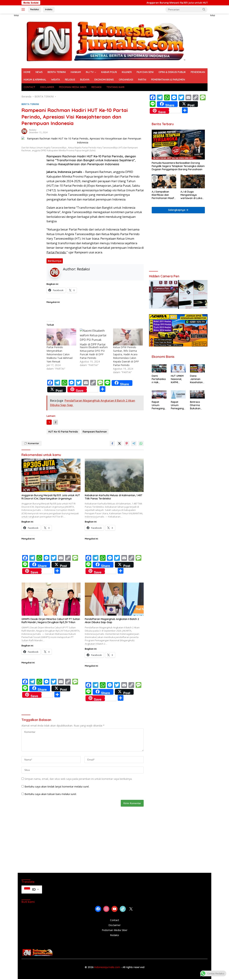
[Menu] (23, 9)
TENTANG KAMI (115, 87)
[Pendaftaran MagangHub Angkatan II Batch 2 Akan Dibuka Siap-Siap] (114, 599)
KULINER (127, 72)
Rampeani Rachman (95, 431)
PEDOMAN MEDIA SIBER (72, 87)
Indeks (48, 9)
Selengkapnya (177, 210)
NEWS (39, 72)
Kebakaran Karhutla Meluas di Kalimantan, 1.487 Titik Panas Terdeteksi (113, 497)
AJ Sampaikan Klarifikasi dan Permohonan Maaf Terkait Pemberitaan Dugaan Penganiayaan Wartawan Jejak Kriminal (164, 195)
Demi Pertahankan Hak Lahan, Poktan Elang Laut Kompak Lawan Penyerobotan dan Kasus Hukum (159, 379)
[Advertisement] (178, 243)
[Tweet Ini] (119, 443)
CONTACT (29, 87)
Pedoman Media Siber (114, 930)
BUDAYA (84, 79)
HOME (27, 72)
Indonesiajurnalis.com (107, 967)
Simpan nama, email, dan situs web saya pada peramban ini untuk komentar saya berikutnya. (78, 779)
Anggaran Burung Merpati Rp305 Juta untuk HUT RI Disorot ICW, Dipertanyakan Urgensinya (50, 497)
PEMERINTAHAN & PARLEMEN (168, 79)
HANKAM (76, 72)
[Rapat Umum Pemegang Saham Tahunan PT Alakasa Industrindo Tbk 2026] (178, 394)
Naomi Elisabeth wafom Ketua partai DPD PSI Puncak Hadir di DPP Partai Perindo (94, 352)
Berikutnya (55, 260)
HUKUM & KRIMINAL (35, 79)
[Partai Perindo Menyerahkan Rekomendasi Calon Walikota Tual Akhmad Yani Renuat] (61, 336)
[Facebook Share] (112, 443)
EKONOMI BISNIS (104, 79)
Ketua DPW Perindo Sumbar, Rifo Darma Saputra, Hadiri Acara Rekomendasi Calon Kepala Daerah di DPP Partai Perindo (126, 356)
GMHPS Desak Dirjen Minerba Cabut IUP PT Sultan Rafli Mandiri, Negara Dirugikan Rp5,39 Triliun (50, 620)
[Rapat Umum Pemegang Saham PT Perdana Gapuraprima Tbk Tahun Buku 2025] (159, 394)
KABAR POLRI (109, 72)
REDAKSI (96, 87)
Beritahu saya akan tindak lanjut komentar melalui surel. (57, 786)
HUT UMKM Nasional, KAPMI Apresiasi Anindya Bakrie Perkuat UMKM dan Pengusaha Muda (177, 379)
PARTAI (142, 79)
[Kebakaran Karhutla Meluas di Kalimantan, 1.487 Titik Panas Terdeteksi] (114, 475)
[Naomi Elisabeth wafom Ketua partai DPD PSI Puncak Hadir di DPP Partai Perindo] (94, 336)
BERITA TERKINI (57, 72)
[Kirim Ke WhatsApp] (141, 443)
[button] (204, 9)
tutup (16, 15)
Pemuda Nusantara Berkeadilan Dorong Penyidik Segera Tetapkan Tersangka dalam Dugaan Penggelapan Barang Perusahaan (178, 166)
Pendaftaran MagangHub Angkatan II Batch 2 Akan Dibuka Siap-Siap (112, 620)
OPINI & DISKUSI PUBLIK (172, 72)
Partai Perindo (56, 252)
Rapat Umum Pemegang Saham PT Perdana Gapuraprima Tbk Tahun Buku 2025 (159, 405)
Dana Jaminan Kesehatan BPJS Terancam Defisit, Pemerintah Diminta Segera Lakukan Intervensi (197, 379)
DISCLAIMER (47, 87)
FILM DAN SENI (145, 72)
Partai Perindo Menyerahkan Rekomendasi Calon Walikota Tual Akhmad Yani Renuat (59, 354)
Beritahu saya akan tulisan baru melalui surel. (51, 794)
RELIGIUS (70, 79)
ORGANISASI (126, 79)
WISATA (55, 79)
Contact (114, 920)
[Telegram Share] (134, 443)
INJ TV (90, 72)
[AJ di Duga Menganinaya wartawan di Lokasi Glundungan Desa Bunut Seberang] (193, 181)
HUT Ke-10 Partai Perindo (63, 431)
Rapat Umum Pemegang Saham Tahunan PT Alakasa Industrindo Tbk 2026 (178, 405)
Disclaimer (114, 925)
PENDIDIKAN (198, 72)
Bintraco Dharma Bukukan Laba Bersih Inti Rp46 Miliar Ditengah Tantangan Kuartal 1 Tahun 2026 (197, 405)
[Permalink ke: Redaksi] (24, 131)
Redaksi (34, 9)
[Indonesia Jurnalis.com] (105, 40)
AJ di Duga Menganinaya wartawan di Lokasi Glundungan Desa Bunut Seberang (192, 195)
